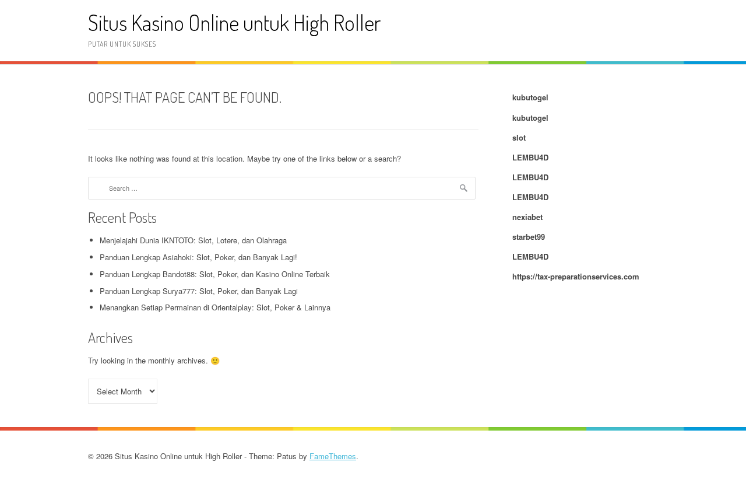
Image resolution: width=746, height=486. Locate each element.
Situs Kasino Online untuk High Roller (234, 22)
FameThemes (332, 455)
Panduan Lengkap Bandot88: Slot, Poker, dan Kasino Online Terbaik (215, 273)
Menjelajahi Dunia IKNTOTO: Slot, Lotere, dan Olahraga (193, 240)
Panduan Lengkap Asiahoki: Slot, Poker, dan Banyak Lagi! (198, 257)
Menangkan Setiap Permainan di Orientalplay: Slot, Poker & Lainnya (215, 307)
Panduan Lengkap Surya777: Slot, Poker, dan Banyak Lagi (199, 290)
